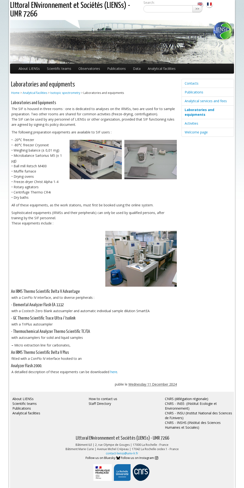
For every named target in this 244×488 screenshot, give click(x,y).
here (113, 372)
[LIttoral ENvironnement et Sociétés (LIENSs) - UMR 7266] (200, 3)
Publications (116, 68)
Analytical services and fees (206, 101)
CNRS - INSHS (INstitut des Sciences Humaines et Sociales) (193, 425)
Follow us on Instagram (138, 458)
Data (137, 68)
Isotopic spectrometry (65, 93)
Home (15, 93)
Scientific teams (59, 68)
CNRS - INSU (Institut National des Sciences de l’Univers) (198, 415)
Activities (191, 123)
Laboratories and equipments (199, 112)
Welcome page (196, 132)
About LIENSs (29, 68)
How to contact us (103, 398)
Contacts (191, 83)
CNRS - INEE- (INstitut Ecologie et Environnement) (191, 406)
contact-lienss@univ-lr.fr (122, 453)
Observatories (89, 68)
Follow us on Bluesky (101, 458)
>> (197, 8)
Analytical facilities (162, 68)
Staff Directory (100, 403)
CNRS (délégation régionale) (186, 398)
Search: (149, 2)
